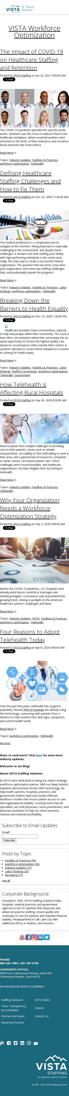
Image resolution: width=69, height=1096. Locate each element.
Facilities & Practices (45, 160)
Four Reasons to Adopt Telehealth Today (30, 636)
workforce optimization (14, 163)
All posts (5, 743)
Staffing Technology (24, 371)
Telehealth (37, 163)
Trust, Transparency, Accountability (14, 1008)
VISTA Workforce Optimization (34, 32)
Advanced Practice (12, 1022)
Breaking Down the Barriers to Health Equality (34, 304)
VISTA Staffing (22, 75)
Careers (39, 1008)
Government (22, 375)
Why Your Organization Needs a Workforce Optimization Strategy (29, 508)
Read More (7, 153)
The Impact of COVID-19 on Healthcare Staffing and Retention (31, 60)
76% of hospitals (33, 710)
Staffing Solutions (12, 1000)
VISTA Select (42, 1000)
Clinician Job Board (12, 1016)
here (39, 755)
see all (6, 880)
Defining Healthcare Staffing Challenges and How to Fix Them (30, 181)
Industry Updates (20, 160)
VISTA (35, 618)
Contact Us (41, 1016)
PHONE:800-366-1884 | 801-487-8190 (19, 961)
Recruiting (14, 875)
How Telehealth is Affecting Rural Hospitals (31, 388)
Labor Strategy (17, 871)
